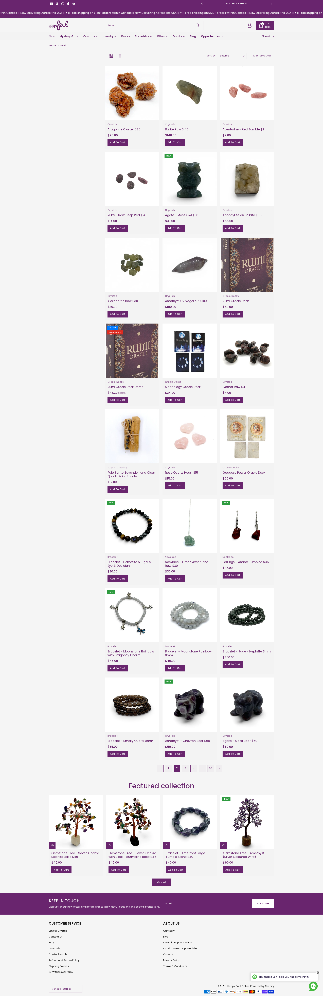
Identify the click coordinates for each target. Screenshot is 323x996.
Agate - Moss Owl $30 (181, 215)
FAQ (51, 942)
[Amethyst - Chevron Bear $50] (190, 705)
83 (210, 768)
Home (52, 45)
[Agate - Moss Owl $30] (190, 179)
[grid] (111, 55)
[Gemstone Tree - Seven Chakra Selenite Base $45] (76, 822)
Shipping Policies (59, 966)
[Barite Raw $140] (190, 93)
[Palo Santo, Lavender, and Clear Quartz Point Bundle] (132, 436)
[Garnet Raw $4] (247, 351)
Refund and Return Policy (64, 960)
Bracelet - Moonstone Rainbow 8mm (188, 653)
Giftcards (54, 948)
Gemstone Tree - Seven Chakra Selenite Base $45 (75, 855)
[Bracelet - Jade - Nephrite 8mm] (247, 615)
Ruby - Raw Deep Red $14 (126, 215)
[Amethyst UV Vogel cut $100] (190, 265)
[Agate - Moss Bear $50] (247, 705)
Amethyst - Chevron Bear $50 (187, 741)
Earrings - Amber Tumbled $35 (246, 562)
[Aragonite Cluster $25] (132, 93)
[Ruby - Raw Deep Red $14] (132, 179)
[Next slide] (271, 3)
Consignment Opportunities (180, 948)
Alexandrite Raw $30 (122, 301)
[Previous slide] (202, 3)
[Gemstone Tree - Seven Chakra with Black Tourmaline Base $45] (133, 822)
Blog (165, 936)
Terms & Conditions (175, 966)
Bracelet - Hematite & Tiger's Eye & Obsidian (129, 564)
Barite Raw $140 (176, 129)
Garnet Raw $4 (234, 387)
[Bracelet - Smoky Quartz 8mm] (132, 705)
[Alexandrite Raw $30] (132, 265)
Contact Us (56, 936)
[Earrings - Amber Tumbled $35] (247, 526)
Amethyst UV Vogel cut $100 (186, 301)
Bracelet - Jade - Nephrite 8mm (247, 651)
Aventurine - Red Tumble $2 (243, 129)
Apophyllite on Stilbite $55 (242, 215)
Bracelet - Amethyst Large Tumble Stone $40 (185, 855)
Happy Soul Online (238, 986)
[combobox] (154, 25)
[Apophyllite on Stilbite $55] (247, 179)
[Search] (198, 25)
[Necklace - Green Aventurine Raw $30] (190, 526)
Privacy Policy (171, 960)
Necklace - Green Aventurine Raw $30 (186, 564)
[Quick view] (52, 845)
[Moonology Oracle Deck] (190, 351)
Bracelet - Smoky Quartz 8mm (130, 741)
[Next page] (219, 768)
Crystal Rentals (58, 954)
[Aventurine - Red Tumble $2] (247, 93)
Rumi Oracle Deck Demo (125, 387)
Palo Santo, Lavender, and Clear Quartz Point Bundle (131, 474)
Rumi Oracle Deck (236, 301)
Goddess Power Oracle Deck (244, 472)
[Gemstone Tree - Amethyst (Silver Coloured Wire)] (247, 822)
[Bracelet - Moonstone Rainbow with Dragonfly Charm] (132, 615)
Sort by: (211, 55)
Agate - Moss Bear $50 (240, 741)
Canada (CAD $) (61, 989)
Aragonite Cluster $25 (123, 129)
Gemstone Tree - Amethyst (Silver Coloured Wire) (243, 855)
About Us (267, 36)
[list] (119, 55)
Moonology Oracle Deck (183, 387)
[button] (265, 25)
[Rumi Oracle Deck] (247, 265)
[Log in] (249, 25)
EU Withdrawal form (61, 972)
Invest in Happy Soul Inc (177, 942)
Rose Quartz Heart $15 (181, 472)
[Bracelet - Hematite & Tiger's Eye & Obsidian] (132, 526)
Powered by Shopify (262, 986)
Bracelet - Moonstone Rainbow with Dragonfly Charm (130, 653)
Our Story (169, 930)
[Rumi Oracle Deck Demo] (132, 351)
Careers (168, 954)
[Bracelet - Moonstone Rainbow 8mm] (190, 615)
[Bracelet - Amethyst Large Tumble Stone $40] (190, 822)
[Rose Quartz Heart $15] (190, 436)
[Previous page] (160, 768)
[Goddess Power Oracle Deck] (247, 436)
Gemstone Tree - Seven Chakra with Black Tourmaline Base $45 (132, 855)
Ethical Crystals (58, 930)
